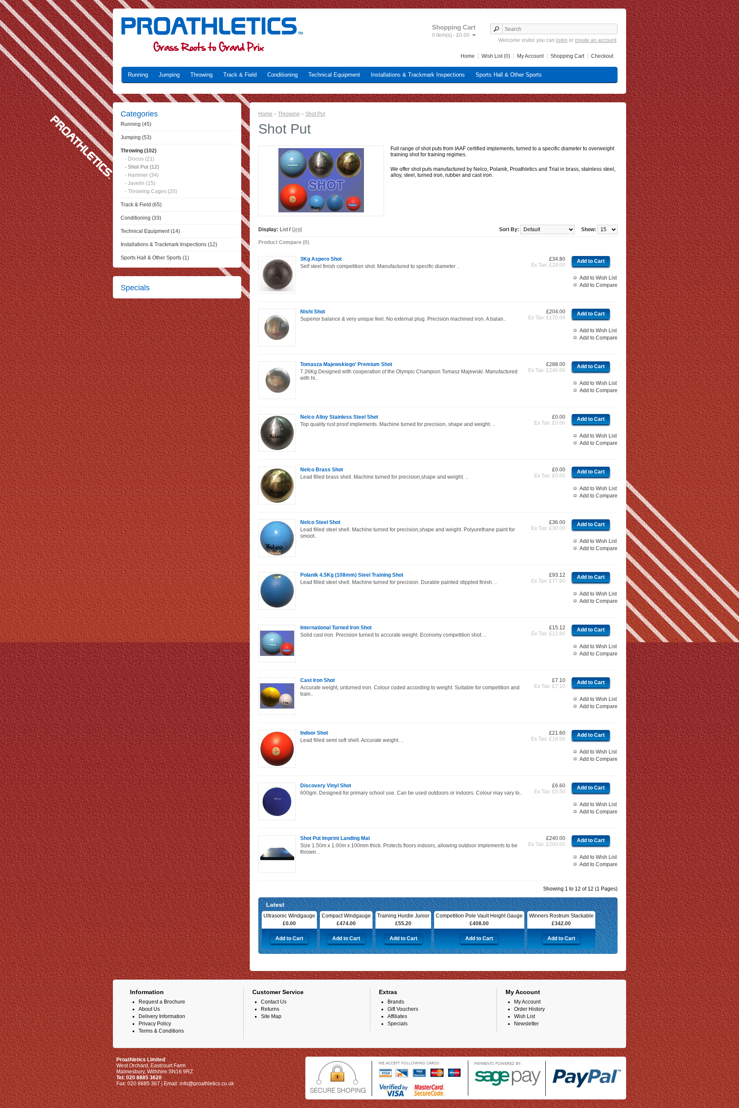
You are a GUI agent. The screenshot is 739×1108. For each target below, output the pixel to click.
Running (138, 74)
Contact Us (274, 1002)
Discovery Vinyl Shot (325, 786)
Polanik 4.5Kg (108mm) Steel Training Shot (351, 575)
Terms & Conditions (161, 1031)
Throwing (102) (139, 151)
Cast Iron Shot (317, 680)
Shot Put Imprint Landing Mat (335, 838)
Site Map (271, 1016)
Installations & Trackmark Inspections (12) (169, 244)
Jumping (169, 74)
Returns (270, 1009)
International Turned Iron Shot (336, 628)
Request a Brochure (162, 1002)
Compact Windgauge (346, 916)
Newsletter (526, 1024)
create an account (595, 40)
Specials (397, 1024)
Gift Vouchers (402, 1009)
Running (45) (136, 124)
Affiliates (397, 1016)
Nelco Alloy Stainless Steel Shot (339, 417)
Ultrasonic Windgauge (289, 916)
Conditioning (282, 74)
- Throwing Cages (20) (151, 191)
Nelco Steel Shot (320, 522)
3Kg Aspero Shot (321, 259)
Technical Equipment (334, 74)
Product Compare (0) (283, 242)
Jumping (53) (136, 137)
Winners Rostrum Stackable (561, 916)
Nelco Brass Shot (321, 470)
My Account (530, 56)
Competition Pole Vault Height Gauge (479, 916)
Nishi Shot (312, 312)
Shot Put (315, 114)
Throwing (201, 74)
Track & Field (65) (141, 205)
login (562, 40)
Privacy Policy (155, 1024)
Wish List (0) (496, 56)
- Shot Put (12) (142, 167)
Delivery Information (162, 1016)
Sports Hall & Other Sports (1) (155, 258)
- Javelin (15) (140, 183)
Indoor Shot (314, 733)
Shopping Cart (567, 56)
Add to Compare (598, 285)
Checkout (602, 56)
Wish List (524, 1016)
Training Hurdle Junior (403, 916)
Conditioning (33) (141, 218)
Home (468, 56)
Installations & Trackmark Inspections (418, 74)
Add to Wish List (598, 278)
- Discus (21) (139, 159)
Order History (529, 1009)
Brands (395, 1002)
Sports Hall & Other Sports (509, 74)
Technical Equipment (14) (150, 231)
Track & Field (240, 74)
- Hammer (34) (142, 175)
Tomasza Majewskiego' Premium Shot (346, 364)
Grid (297, 229)
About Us (149, 1009)
